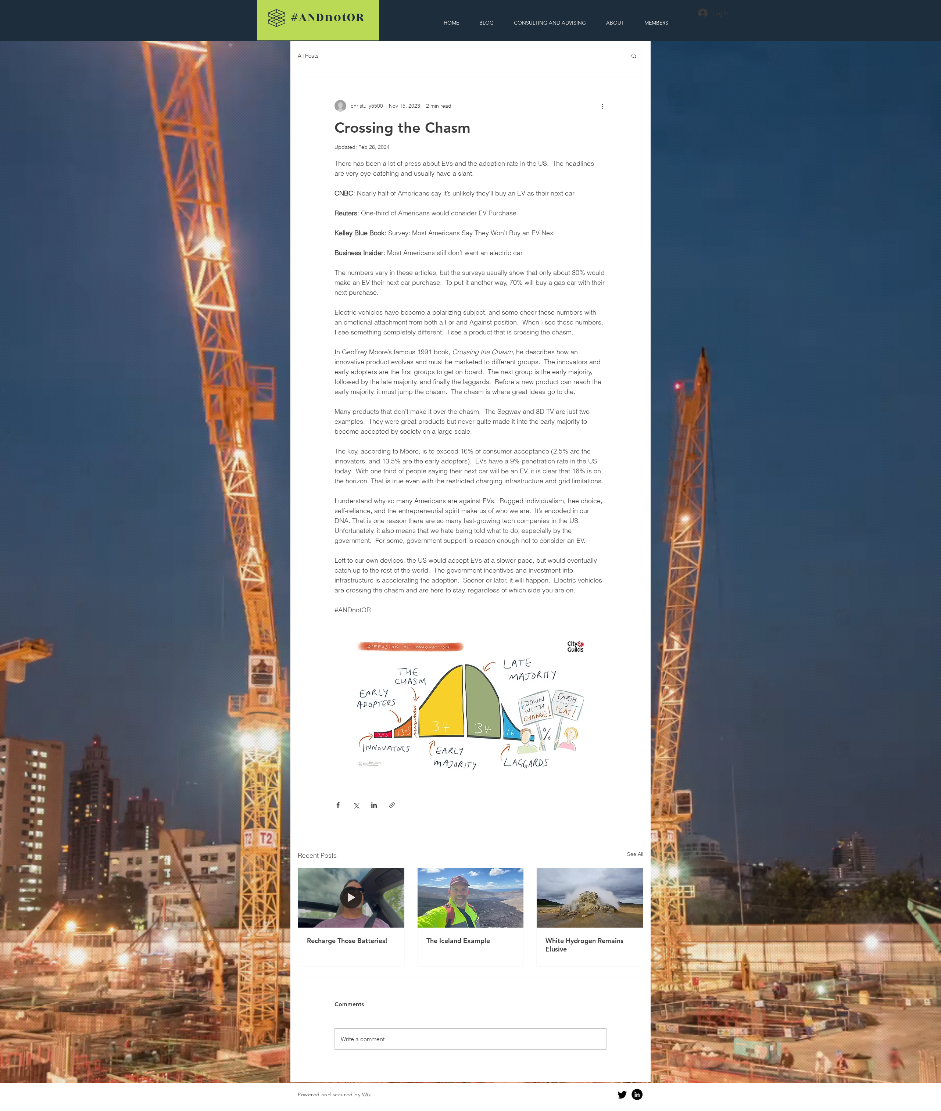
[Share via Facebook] (337, 805)
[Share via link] (392, 805)
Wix (366, 1094)
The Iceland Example (458, 940)
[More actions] (602, 105)
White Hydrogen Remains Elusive (584, 944)
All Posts (308, 55)
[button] (633, 55)
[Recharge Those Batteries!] (351, 898)
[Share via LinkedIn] (374, 805)
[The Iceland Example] (471, 898)
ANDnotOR (328, 17)
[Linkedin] (637, 1094)
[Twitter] (622, 1094)
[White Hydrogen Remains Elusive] (590, 898)
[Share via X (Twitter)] (356, 805)
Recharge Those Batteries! (347, 940)
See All (635, 854)
